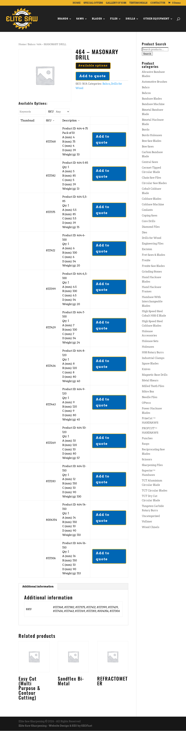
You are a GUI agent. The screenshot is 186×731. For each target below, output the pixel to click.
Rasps (145, 443)
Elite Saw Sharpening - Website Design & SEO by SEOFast (55, 725)
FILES (114, 18)
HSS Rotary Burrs (153, 352)
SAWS (80, 18)
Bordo (145, 129)
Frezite (146, 260)
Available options (93, 65)
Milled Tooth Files (153, 386)
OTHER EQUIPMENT (156, 18)
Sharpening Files (152, 465)
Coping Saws (149, 215)
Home (22, 44)
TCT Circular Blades (154, 490)
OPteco (146, 402)
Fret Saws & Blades (153, 254)
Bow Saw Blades (151, 140)
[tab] (38, 586)
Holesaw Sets (150, 341)
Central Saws (150, 162)
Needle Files (149, 397)
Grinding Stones (152, 271)
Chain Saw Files (151, 177)
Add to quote (92, 76)
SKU (51, 111)
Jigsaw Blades (150, 363)
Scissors (147, 459)
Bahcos (146, 93)
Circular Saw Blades (154, 183)
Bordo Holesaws (152, 135)
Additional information (38, 586)
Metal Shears (150, 380)
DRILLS (130, 18)
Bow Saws (148, 146)
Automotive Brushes (154, 81)
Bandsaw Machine (153, 104)
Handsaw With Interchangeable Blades (152, 301)
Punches (147, 438)
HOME (76, 3)
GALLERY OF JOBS (116, 3)
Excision (147, 249)
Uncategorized (151, 516)
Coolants (147, 209)
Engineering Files (152, 243)
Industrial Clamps (153, 358)
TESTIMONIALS (138, 3)
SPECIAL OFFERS (93, 3)
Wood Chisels (150, 527)
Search (147, 53)
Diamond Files (151, 226)
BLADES (97, 18)
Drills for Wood (151, 237)
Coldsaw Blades (151, 198)
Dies (144, 232)
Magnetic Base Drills (154, 374)
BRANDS (63, 18)
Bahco (31, 44)
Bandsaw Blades (152, 98)
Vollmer (147, 521)
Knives (146, 369)
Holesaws (148, 346)
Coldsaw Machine (153, 204)
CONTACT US (157, 3)
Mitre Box (148, 391)
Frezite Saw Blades (153, 265)
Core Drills (148, 221)
